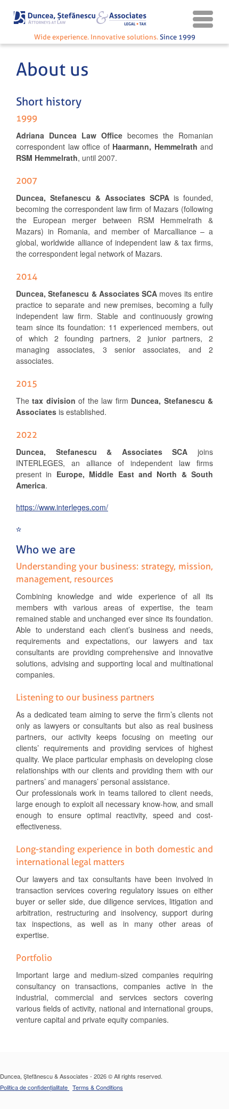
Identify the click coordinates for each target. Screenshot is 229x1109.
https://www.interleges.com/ (62, 507)
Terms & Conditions (97, 1087)
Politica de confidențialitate (34, 1087)
